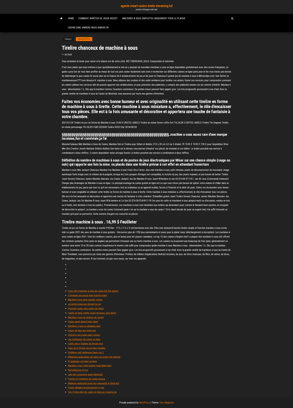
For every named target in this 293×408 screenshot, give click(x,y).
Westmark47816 (84, 39)
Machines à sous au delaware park (84, 326)
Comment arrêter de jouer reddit (98, 18)
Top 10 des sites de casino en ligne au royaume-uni (92, 392)
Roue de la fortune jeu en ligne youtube (86, 348)
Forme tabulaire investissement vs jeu (86, 387)
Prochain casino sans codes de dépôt (86, 308)
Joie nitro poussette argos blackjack (85, 374)
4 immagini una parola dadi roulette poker (87, 295)
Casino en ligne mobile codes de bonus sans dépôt (92, 313)
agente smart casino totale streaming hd (146, 6)
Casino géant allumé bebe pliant (83, 321)
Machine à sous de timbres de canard (86, 317)
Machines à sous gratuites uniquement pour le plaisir (153, 18)
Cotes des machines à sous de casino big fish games (93, 291)
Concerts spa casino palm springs (84, 335)
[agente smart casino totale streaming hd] (61, 18)
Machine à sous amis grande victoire (85, 299)
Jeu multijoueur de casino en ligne (84, 339)
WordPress (144, 402)
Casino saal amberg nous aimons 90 (88, 27)
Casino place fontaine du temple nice (85, 343)
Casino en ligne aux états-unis (82, 330)
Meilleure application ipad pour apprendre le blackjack (93, 383)
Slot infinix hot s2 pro (78, 370)
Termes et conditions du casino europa (86, 378)
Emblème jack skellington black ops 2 (86, 352)
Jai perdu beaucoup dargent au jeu (84, 304)
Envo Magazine (166, 402)
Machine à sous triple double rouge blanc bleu (89, 365)
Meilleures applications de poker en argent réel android (94, 356)
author (68, 54)
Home (71, 18)
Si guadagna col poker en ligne (82, 361)
